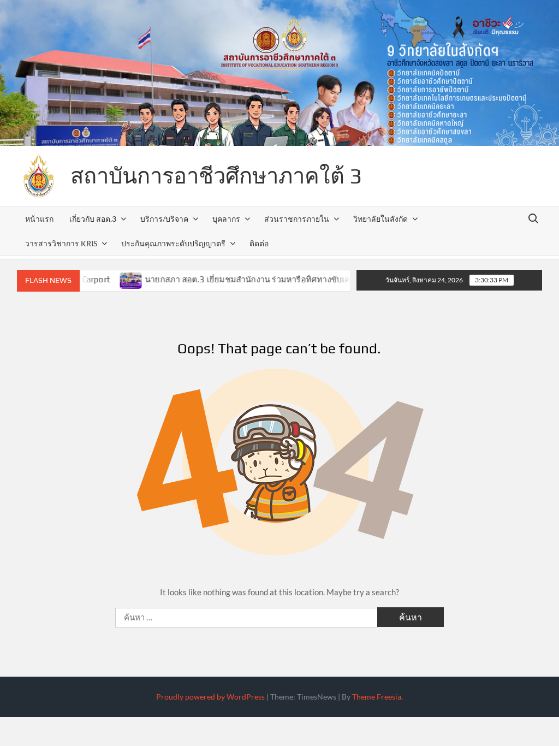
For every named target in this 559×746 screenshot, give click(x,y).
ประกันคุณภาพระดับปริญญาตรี (173, 243)
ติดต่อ (259, 243)
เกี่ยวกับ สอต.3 (92, 218)
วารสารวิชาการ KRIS (61, 243)
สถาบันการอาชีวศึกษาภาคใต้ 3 (216, 175)
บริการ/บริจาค (164, 218)
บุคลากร (226, 218)
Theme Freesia (376, 696)
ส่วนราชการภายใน (296, 218)
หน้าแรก (39, 218)
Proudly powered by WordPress (210, 696)
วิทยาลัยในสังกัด (380, 218)
